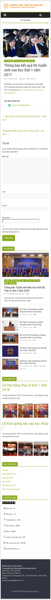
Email (4, 206)
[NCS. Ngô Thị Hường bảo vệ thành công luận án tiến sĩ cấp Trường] (10, 321)
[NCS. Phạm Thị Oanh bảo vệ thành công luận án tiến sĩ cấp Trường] (10, 308)
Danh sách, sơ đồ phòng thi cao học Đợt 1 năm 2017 (24, 118)
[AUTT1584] (25, 405)
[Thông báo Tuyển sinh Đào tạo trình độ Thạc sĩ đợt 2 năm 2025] (10, 360)
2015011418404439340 (20, 105)
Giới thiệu (15, 280)
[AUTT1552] (41, 405)
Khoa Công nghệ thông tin (11, 489)
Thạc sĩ (23, 280)
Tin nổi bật (8, 61)
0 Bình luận (32, 79)
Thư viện (5, 470)
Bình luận (5, 156)
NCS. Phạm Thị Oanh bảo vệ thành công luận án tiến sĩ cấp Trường (25, 23)
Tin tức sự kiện (19, 61)
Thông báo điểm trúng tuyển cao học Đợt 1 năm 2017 (23, 132)
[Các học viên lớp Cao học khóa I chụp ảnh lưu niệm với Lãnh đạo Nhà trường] (25, 443)
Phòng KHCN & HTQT (9, 474)
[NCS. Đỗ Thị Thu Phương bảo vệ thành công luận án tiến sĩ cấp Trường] (10, 334)
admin (23, 79)
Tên (4, 192)
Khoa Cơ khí (6, 482)
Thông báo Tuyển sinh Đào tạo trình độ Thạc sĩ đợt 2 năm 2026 (24, 289)
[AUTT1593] (10, 405)
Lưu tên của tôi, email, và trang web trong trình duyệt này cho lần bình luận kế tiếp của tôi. (25, 230)
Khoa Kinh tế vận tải (9, 485)
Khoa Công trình (7, 478)
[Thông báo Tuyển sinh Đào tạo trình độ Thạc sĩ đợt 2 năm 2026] (25, 254)
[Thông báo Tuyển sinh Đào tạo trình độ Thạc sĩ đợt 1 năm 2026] (10, 347)
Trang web (6, 218)
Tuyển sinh (30, 61)
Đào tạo (7, 280)
